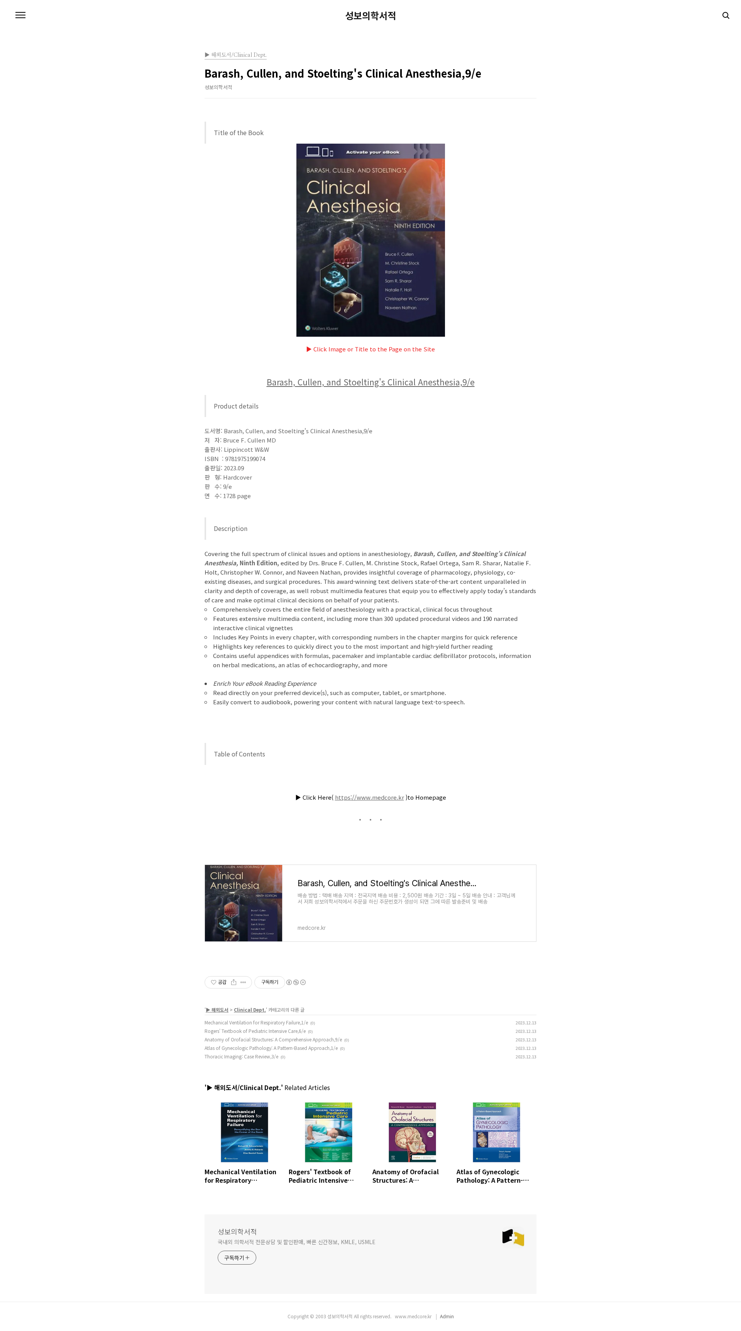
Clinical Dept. (250, 1009)
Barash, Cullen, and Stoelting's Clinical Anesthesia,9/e (371, 382)
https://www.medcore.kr (369, 797)
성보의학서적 (370, 15)
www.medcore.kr (411, 1316)
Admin (447, 1316)
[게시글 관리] (243, 982)
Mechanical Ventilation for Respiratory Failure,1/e (256, 1022)
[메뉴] (20, 15)
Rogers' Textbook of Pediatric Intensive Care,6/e (255, 1030)
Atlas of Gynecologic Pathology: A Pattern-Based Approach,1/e (271, 1047)
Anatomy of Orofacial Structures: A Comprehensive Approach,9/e (273, 1039)
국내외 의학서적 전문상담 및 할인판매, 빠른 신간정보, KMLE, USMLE (297, 1242)
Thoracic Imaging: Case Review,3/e (241, 1056)
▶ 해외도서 (217, 1009)
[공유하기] (234, 982)
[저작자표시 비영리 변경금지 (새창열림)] (295, 982)
